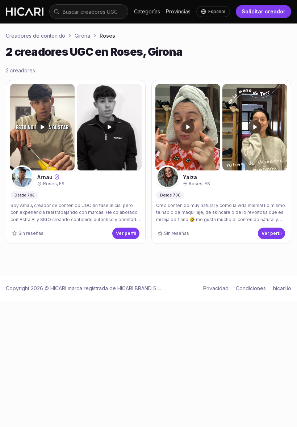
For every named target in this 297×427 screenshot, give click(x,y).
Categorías (147, 11)
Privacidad (216, 288)
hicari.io (282, 288)
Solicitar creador (263, 11)
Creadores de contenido (35, 36)
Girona (82, 36)
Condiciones (251, 288)
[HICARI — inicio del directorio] (24, 11)
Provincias (178, 11)
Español (216, 11)
